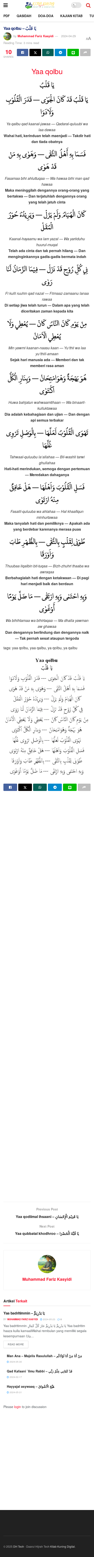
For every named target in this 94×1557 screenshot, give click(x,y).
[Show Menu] (5, 5)
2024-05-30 (15, 1361)
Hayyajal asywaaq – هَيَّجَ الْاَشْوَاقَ (30, 1386)
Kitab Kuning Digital (62, 1546)
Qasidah (24, 15)
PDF (6, 15)
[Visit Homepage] (39, 5)
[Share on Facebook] (22, 52)
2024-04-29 (68, 36)
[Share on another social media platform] (85, 52)
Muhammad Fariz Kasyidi (36, 36)
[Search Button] (88, 5)
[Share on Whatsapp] (48, 52)
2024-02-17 (15, 1377)
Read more (18, 1344)
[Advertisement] (47, 997)
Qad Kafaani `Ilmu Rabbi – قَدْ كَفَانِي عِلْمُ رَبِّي (39, 1371)
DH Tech (18, 1546)
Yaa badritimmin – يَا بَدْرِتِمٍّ (24, 1313)
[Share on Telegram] (60, 52)
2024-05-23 (48, 1319)
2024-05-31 (15, 1392)
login (17, 1406)
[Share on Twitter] (35, 52)
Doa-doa (45, 15)
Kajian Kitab (71, 15)
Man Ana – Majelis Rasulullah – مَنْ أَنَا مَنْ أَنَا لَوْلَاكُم (44, 1356)
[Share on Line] (73, 52)
